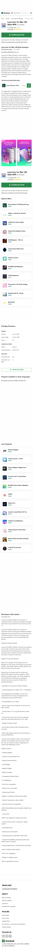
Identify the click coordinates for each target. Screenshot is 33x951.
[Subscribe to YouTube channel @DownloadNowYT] (10, 936)
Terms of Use (5, 918)
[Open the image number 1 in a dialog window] (24, 153)
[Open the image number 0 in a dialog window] (8, 153)
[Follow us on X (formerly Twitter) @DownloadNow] (6, 936)
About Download (6, 897)
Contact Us (5, 903)
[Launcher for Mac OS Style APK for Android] (3, 25)
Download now (17, 35)
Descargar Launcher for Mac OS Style (12, 380)
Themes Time (6, 616)
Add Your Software (7, 900)
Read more (16, 52)
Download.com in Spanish (8, 906)
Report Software (17, 370)
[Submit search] (12, 13)
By (11, 27)
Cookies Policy (6, 921)
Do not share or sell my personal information (13, 924)
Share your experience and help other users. (14, 42)
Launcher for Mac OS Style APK (17, 23)
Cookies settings (6, 927)
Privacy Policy (5, 915)
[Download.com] (5, 13)
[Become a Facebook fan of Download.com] (3, 936)
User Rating (10, 29)
